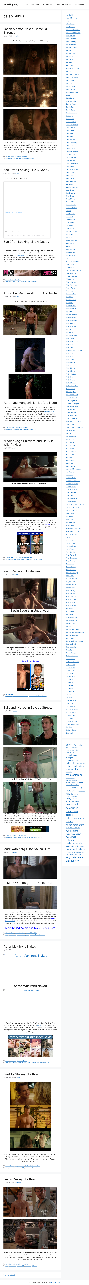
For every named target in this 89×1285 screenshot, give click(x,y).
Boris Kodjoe (70, 80)
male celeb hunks (70, 778)
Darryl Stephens (71, 181)
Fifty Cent (69, 226)
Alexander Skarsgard (73, 33)
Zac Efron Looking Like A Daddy (26, 170)
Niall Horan (70, 516)
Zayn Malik (69, 733)
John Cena (69, 344)
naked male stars (75, 824)
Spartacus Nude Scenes (74, 641)
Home (26, 4)
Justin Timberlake (72, 386)
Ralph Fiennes (71, 561)
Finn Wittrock (70, 229)
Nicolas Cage (13, 557)
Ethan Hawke (70, 220)
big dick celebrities (10, 559)
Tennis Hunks (70, 671)
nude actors (33, 429)
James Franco (71, 288)
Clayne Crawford (72, 154)
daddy (15, 281)
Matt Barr (69, 457)
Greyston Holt (70, 252)
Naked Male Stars (10, 835)
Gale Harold (70, 237)
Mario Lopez (70, 439)
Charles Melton (71, 104)
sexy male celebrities (30, 281)
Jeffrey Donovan (71, 315)
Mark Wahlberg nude (23, 935)
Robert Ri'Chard (71, 579)
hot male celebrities (19, 158)
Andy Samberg (71, 42)
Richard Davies (71, 570)
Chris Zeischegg (71, 142)
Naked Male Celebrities (64, 4)
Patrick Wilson (71, 546)
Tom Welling (70, 691)
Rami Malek (70, 564)
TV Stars (69, 697)
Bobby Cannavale (72, 77)
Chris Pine (69, 134)
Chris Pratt (69, 137)
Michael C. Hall (71, 478)
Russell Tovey (70, 588)
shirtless (48, 524)
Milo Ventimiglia (71, 499)
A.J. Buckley (70, 15)
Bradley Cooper (71, 86)
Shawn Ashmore (71, 620)
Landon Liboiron (71, 398)
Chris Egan (69, 116)
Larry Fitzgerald (71, 401)
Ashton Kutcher (71, 48)
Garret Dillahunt (71, 240)
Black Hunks (70, 71)
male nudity (26, 429)
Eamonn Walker (71, 208)
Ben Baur (69, 62)
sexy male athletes (80, 852)
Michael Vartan (71, 487)
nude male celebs (75, 843)
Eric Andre (69, 217)
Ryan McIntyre (71, 599)
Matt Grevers (70, 466)
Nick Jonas (69, 519)
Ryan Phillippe (71, 602)
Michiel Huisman (71, 490)
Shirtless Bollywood (73, 629)
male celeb (69, 772)
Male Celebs (70, 424)
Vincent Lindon (71, 712)
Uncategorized (71, 706)
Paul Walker (70, 549)
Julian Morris (70, 368)
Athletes (69, 50)
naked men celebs (73, 828)
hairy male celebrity (72, 261)
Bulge (68, 95)
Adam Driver (70, 24)
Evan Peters (70, 223)
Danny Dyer (70, 178)
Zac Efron (19, 235)
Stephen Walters (71, 647)
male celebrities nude (74, 782)
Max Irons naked (18, 1062)
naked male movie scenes (37, 935)
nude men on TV (70, 852)
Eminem (68, 211)
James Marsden (71, 291)
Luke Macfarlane (71, 415)
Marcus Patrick (71, 436)
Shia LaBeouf (70, 623)
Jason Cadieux (71, 300)
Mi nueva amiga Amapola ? (12, 232)
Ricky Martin (70, 576)
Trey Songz (70, 694)
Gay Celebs (70, 243)
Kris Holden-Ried (72, 395)
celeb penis (70, 758)
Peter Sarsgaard (71, 558)
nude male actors (74, 834)
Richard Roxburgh (72, 573)
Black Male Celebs (47, 4)
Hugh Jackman (71, 273)
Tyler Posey (70, 703)
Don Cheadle (70, 193)
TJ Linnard (69, 680)
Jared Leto (69, 297)
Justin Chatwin (71, 374)
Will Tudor (69, 718)
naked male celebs (72, 813)
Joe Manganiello (10, 427)
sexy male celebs (74, 857)
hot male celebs (70, 769)
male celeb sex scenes (74, 421)
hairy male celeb (80, 763)
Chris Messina (71, 128)
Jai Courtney (70, 279)
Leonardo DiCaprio (72, 404)
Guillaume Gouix (71, 255)
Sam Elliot (69, 608)
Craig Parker (70, 166)
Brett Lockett (70, 89)
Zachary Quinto (71, 730)
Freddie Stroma (9, 1166)
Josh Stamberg (71, 359)
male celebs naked (72, 785)
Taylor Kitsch (70, 665)
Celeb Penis (35, 4)
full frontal (71, 763)
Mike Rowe (69, 496)
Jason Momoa (9, 156)
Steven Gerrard (71, 653)
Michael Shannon (72, 484)
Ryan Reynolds (71, 605)
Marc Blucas (70, 433)
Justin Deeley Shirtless (19, 1179)
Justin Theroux (71, 383)
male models (20, 1167)
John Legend (70, 347)
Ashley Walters (71, 45)
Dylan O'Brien (70, 199)
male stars (21, 281)
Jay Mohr (69, 312)
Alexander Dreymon (73, 30)
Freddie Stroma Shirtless (21, 1074)
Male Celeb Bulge (72, 418)
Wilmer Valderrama (72, 724)
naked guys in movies (19, 837)
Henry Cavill (70, 267)
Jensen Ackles (71, 318)
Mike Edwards (71, 493)
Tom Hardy (70, 685)
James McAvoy (71, 294)
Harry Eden (70, 264)
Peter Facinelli (71, 555)
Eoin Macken (70, 214)
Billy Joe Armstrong (72, 68)
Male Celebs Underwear (74, 427)
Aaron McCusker (71, 18)
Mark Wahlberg (9, 933)
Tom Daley (69, 682)
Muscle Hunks (71, 501)
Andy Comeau (71, 39)
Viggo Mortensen (72, 709)
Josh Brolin (69, 353)
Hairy (7, 557)
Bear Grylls (69, 56)
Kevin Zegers (9, 694)
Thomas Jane (70, 677)
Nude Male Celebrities (21, 156)
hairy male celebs (30, 559)
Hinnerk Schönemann (73, 270)
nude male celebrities (71, 838)
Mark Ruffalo (70, 445)
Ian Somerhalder (71, 276)
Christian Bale (70, 148)
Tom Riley (69, 688)
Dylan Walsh (70, 202)
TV (77, 861)
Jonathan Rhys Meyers (74, 350)
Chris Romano (71, 139)
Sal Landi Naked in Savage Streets (27, 707)
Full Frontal (69, 234)
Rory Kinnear (70, 582)
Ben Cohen (69, 65)
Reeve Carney (71, 567)
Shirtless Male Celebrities (25, 557)
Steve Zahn (70, 650)
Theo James (70, 674)
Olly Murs (69, 537)
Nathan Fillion (70, 513)
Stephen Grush (71, 644)
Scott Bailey (70, 611)
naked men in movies (43, 1062)
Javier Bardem (71, 309)
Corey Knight (70, 160)
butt (77, 750)
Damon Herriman (72, 169)
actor (6, 935)
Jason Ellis (69, 303)
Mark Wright (70, 454)
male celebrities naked (71, 780)
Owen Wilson (70, 540)
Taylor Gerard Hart (72, 662)
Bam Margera (70, 53)
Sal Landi (40, 837)
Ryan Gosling (70, 590)
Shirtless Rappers (72, 635)
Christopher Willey (72, 151)
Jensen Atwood (71, 320)
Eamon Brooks (71, 205)
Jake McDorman (71, 285)
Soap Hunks (70, 638)
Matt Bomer (70, 460)
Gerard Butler (70, 249)
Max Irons (13, 1061)
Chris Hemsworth (72, 125)
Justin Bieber (70, 371)
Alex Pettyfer (70, 27)
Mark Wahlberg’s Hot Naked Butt (26, 849)
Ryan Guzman (71, 593)
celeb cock (70, 752)
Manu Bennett (71, 430)
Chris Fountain (71, 122)
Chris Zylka (70, 145)
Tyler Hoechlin (71, 700)
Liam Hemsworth (72, 407)
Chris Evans (70, 119)
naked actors (72, 794)
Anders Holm (70, 36)
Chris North (70, 131)
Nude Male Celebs (22, 835)
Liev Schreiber (71, 412)
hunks (78, 769)
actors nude (77, 745)
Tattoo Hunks (70, 659)
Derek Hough (70, 190)
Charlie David (70, 110)
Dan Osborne (70, 172)
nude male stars (71, 534)
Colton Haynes (71, 157)
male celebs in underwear (20, 696)
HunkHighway (11, 4)
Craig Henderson (72, 163)
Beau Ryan (69, 59)
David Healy (70, 184)
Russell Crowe (71, 585)
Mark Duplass (70, 442)
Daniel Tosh (70, 175)
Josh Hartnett (70, 356)
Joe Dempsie (70, 329)
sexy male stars (10, 280)
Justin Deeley (9, 1264)
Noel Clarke (70, 525)
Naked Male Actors (72, 507)
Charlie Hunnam (71, 113)
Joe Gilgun (69, 332)
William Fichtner (71, 721)
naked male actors (32, 837)
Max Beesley (70, 472)
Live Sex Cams (79, 4)
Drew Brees (70, 196)
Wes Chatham (71, 715)
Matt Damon (70, 463)
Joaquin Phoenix (71, 326)
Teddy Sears (70, 668)
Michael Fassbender (73, 481)
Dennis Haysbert (72, 187)
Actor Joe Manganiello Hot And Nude (30, 293)
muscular (82, 791)
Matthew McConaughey (74, 469)
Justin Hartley (71, 380)
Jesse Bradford (71, 323)
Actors (7, 1061)
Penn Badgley (70, 552)
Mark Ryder (70, 448)
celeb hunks (9, 158)
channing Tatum (71, 101)
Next (12, 1275)
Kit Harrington (71, 392)
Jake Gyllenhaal (71, 282)
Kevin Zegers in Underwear (22, 571)
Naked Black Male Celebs (75, 504)
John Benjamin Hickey (73, 341)
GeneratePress (55, 1282)
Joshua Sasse (71, 362)
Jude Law (69, 365)
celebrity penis (49, 412)
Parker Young (70, 543)
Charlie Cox (70, 107)
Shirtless (43, 696)
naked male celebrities (30, 1062)
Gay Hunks (69, 246)
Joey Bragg (70, 338)
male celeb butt (29, 158)
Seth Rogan (70, 614)
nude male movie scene (75, 846)
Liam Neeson (70, 410)
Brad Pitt (69, 83)
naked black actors (71, 796)
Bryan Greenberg (72, 92)
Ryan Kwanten (71, 596)
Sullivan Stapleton (72, 656)
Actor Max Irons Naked (19, 946)
